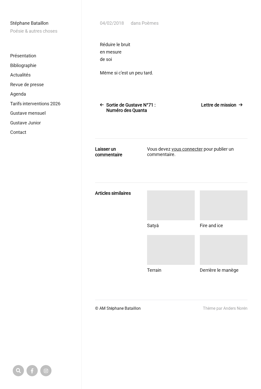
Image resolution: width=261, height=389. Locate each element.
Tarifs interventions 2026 (35, 103)
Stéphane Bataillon (29, 23)
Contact (18, 132)
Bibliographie (23, 65)
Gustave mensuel (28, 113)
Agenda (18, 94)
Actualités (20, 74)
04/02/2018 (112, 23)
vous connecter (187, 149)
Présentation (23, 55)
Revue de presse (27, 84)
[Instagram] (45, 370)
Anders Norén (235, 308)
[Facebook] (32, 370)
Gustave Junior (25, 122)
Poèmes (150, 23)
